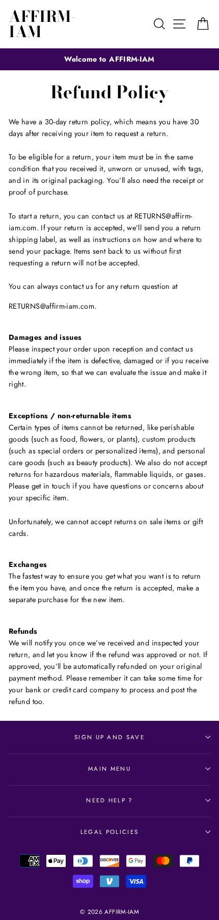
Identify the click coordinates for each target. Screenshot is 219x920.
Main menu (109, 769)
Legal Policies (109, 832)
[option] (109, 59)
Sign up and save (109, 737)
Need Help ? (109, 800)
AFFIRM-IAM (42, 24)
